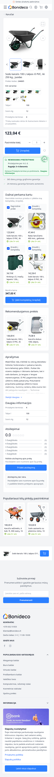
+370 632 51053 (10, 626)
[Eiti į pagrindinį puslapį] (18, 7)
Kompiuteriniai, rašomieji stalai (17, 684)
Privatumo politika (14, 754)
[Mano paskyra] (35, 7)
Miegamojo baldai (11, 660)
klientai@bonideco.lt (12, 631)
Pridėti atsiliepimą (26, 467)
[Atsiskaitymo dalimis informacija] (26, 722)
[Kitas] (43, 38)
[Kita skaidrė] (43, 331)
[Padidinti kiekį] (44, 142)
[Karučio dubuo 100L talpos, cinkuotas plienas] (37, 325)
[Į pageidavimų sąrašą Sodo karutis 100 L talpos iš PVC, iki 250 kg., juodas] (20, 216)
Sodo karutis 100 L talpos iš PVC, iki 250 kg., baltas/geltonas (36, 278)
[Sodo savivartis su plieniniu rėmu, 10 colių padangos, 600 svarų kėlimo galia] (38, 513)
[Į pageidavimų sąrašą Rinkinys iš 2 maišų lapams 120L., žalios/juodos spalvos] (20, 257)
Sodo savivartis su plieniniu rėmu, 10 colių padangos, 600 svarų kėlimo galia (37, 529)
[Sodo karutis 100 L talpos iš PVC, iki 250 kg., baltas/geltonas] (23, 99)
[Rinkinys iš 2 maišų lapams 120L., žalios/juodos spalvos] (15, 262)
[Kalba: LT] (46, 7)
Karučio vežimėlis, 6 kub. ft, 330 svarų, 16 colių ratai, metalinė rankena (13, 529)
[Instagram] (10, 645)
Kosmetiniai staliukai (12, 688)
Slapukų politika (13, 759)
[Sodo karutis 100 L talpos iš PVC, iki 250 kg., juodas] (16, 91)
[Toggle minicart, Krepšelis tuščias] (41, 7)
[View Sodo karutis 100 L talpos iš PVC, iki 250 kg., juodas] (15, 64)
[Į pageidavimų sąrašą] (44, 150)
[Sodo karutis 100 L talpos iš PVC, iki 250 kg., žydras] (8, 91)
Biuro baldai (8, 665)
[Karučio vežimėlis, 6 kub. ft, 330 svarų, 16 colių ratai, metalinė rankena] (14, 513)
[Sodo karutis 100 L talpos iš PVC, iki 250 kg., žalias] (23, 91)
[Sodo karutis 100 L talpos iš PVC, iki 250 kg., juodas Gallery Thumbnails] (26, 64)
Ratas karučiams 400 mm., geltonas (36, 237)
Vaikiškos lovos (9, 679)
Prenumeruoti (26, 600)
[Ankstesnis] (9, 38)
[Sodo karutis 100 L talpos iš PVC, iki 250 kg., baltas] (16, 99)
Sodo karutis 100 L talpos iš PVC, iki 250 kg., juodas (15, 237)
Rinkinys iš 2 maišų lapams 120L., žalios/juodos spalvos (15, 278)
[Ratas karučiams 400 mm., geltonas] (37, 221)
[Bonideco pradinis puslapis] (16, 616)
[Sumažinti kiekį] (29, 142)
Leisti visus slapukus (26, 768)
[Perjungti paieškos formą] (31, 7)
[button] (26, 654)
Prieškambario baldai (12, 674)
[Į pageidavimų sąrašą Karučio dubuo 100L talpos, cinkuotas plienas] (41, 320)
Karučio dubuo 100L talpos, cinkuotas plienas (36, 340)
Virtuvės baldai (9, 670)
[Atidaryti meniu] (5, 7)
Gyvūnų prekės (9, 693)
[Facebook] (4, 645)
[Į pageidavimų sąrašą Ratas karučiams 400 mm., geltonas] (41, 216)
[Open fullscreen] (43, 24)
